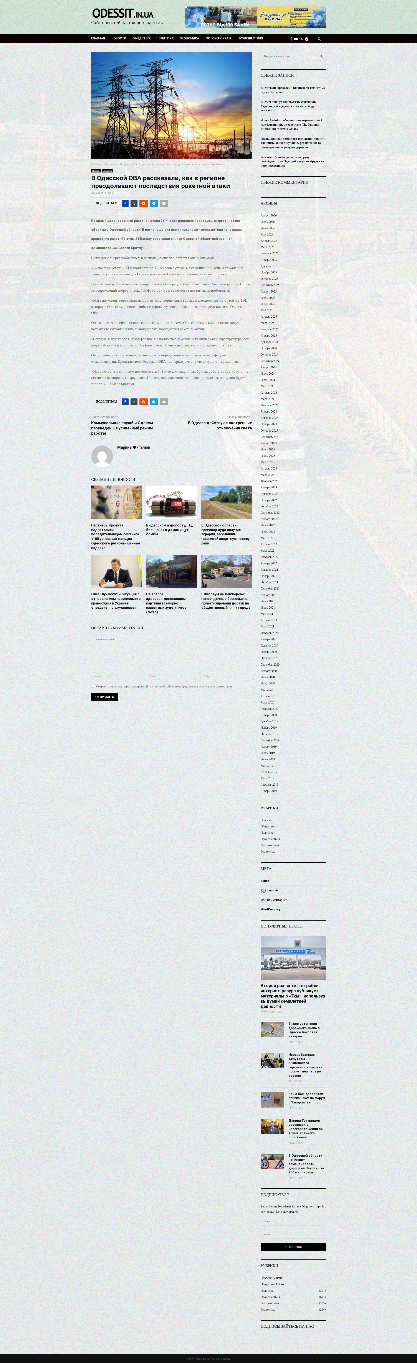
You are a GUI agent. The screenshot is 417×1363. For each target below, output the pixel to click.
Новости (118, 38)
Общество (141, 38)
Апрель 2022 (269, 544)
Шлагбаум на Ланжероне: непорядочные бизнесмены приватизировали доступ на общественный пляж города (225, 601)
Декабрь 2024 (269, 342)
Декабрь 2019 (269, 721)
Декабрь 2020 (269, 645)
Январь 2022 (269, 563)
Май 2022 (267, 538)
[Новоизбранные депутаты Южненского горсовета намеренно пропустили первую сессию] (272, 1060)
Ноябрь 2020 (269, 652)
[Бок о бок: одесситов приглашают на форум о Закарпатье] (272, 1100)
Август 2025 (269, 291)
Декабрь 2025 (269, 266)
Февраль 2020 (269, 709)
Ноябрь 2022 (269, 500)
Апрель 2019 (269, 772)
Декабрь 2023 (269, 418)
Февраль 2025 (269, 329)
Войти (265, 880)
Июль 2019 (268, 753)
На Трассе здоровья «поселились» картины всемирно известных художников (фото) (166, 603)
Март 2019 (267, 778)
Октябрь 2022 (269, 506)
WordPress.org (270, 909)
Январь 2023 (269, 487)
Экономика (189, 38)
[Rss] (302, 39)
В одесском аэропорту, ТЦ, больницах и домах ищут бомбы (169, 529)
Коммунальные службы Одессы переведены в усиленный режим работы (122, 428)
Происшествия (250, 38)
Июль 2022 (268, 525)
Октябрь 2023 (269, 430)
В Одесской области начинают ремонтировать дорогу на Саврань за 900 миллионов (306, 1164)
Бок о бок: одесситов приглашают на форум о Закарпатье (306, 1098)
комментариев (274, 899)
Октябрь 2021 (269, 582)
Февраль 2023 (269, 481)
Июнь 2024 (268, 380)
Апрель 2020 (269, 696)
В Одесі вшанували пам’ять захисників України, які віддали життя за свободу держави (288, 105)
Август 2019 (269, 746)
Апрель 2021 (269, 620)
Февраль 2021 (269, 633)
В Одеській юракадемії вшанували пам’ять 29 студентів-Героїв (293, 89)
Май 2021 (267, 614)
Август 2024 (269, 367)
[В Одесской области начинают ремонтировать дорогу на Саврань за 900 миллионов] (272, 1161)
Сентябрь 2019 (270, 740)
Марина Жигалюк (133, 447)
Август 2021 (269, 595)
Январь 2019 (269, 791)
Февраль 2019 (269, 784)
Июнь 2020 (268, 683)
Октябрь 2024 (269, 354)
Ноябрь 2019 (269, 727)
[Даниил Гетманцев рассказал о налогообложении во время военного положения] (272, 1126)
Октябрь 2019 (269, 734)
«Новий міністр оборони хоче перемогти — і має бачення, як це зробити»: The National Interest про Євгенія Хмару (291, 124)
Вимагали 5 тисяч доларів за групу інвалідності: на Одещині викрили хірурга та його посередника (292, 161)
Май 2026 (267, 234)
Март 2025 (267, 323)
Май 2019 (267, 766)
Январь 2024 (269, 411)
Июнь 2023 (268, 455)
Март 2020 (267, 702)
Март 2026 (267, 247)
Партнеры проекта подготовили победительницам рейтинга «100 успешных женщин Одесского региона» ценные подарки (115, 536)
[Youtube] (297, 39)
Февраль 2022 (269, 557)
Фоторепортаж (218, 38)
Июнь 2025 (268, 304)
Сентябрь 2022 (270, 512)
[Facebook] (292, 39)
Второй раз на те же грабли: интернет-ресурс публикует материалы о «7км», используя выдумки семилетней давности (293, 996)
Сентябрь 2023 (270, 437)
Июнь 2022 (268, 532)
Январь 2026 (269, 260)
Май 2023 (267, 462)
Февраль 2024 (269, 405)
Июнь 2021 (268, 607)
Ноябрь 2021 (269, 576)
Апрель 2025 (269, 316)
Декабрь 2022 (269, 494)
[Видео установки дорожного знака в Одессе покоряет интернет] (272, 1029)
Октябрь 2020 (269, 658)
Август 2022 (269, 519)
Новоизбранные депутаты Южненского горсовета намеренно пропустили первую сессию (306, 1065)
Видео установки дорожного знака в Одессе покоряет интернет (304, 1030)
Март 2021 (267, 626)
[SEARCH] (321, 56)
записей (269, 890)
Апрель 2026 (269, 241)
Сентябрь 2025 (270, 285)
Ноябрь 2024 (269, 348)
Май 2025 (267, 310)
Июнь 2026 (268, 228)
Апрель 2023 (269, 468)
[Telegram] (308, 39)
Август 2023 (269, 443)
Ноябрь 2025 (269, 272)
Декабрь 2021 (269, 569)
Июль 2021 (268, 601)
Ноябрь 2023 (269, 424)
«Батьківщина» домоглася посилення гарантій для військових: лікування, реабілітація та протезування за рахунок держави (293, 142)
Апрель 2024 (269, 392)
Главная (98, 38)
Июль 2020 (268, 677)
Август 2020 (269, 671)
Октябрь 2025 (269, 278)
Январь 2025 (269, 335)
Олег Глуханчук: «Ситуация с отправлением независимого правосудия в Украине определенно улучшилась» (116, 601)
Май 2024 (267, 386)
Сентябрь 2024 (270, 361)
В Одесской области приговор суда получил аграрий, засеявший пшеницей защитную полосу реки (225, 534)
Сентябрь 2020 (270, 664)
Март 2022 (267, 550)
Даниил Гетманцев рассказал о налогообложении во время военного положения (305, 1129)
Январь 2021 (269, 639)
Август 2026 (269, 215)
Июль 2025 (268, 298)
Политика (164, 38)
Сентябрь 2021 (270, 588)
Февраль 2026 (269, 253)
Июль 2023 (268, 449)
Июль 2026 (268, 221)
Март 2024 (267, 399)
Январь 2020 (269, 715)
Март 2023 (267, 475)
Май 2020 (267, 689)
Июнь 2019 (268, 759)
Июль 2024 (268, 373)
